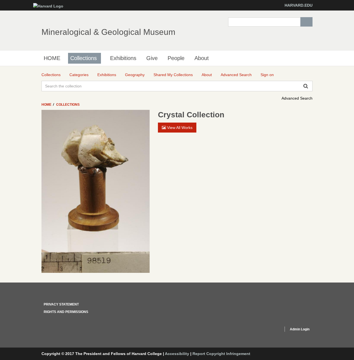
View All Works (179, 127)
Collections (83, 58)
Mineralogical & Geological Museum (108, 32)
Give (152, 58)
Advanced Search (297, 98)
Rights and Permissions (66, 312)
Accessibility (177, 353)
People (176, 58)
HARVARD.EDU (299, 5)
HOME (52, 58)
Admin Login (299, 329)
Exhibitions (123, 58)
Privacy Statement (61, 304)
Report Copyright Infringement (221, 353)
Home (46, 105)
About (201, 58)
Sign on (267, 74)
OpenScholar (268, 330)
